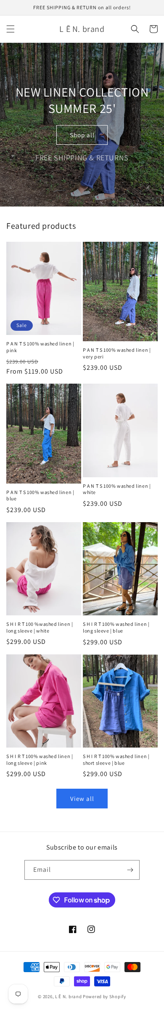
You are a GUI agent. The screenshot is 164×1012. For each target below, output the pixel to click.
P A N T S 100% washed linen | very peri (117, 353)
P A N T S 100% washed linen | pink (40, 346)
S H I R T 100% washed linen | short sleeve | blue (116, 759)
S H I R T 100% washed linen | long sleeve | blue (116, 627)
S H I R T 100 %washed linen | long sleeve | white (39, 627)
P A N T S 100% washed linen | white (117, 489)
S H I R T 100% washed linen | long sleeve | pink (39, 759)
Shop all (82, 135)
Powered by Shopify (104, 996)
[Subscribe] (130, 870)
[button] (10, 29)
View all (82, 799)
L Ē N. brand (68, 996)
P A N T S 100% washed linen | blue (40, 495)
